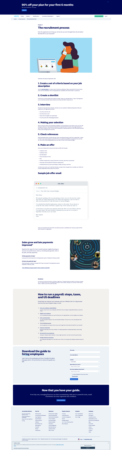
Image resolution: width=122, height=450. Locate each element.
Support (58, 16)
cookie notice (58, 444)
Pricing (22, 16)
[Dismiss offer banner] (108, 2)
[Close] (108, 443)
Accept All (87, 447)
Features (28, 16)
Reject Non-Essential (87, 445)
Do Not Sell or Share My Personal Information (21, 448)
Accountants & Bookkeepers (47, 16)
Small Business (36, 16)
